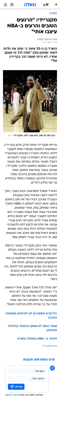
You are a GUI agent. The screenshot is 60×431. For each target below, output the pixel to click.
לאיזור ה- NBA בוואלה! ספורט (37, 338)
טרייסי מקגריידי (49, 346)
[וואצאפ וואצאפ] (12, 4)
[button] (45, 4)
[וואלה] (30, 4)
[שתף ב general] (5, 4)
